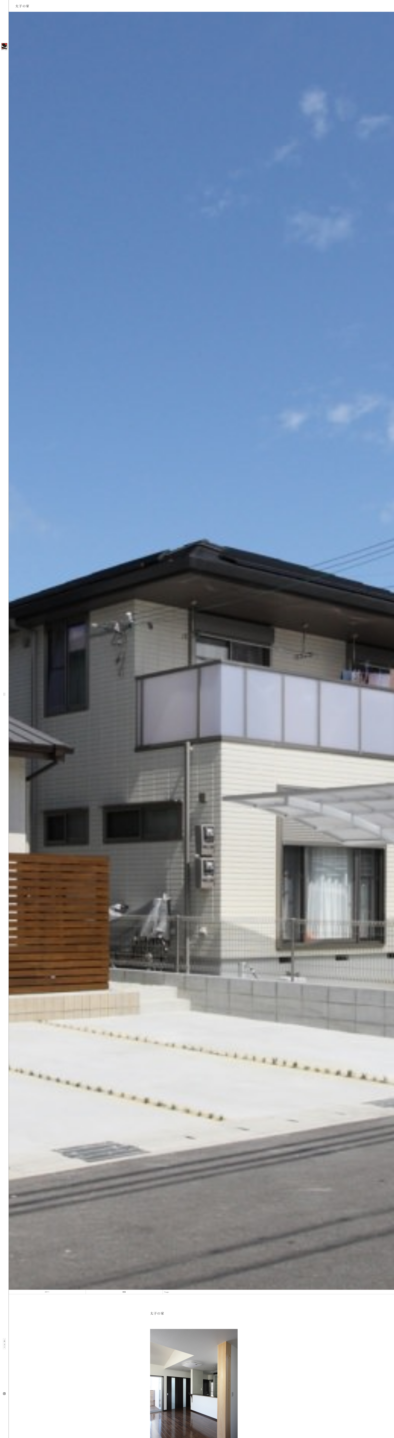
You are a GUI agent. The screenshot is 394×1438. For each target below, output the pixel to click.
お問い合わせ (4, 1343)
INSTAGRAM (4, 1393)
